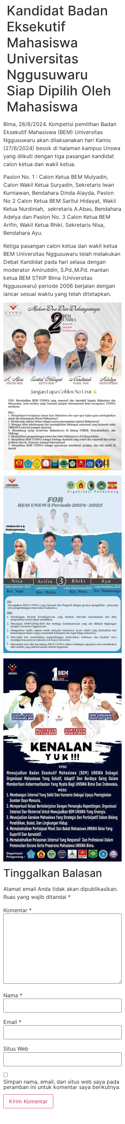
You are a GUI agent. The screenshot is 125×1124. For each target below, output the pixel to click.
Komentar (17, 910)
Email (12, 1022)
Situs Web (15, 1048)
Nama (12, 995)
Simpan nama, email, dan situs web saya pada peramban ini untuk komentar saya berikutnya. (61, 1084)
